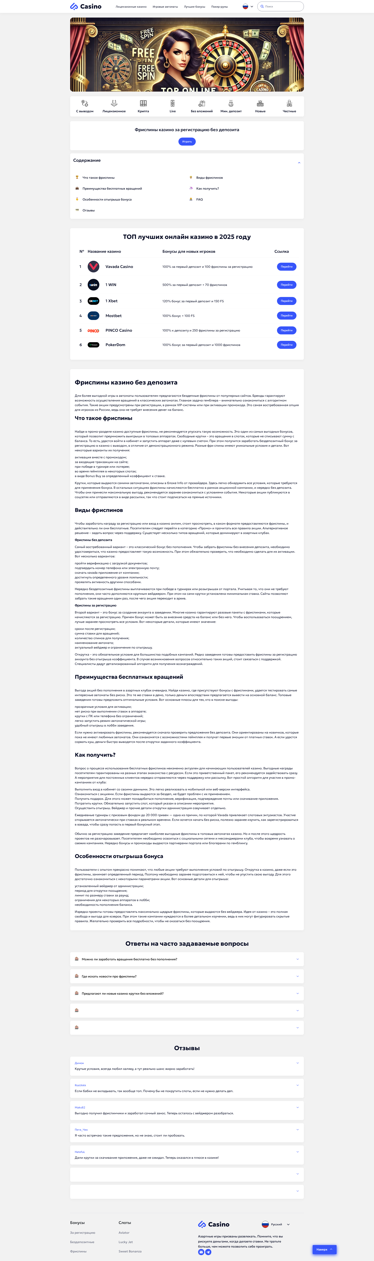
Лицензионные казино (131, 6)
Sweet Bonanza (130, 1251)
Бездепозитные (82, 1242)
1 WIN (111, 284)
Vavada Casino (119, 266)
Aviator (124, 1232)
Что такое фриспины (99, 177)
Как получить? (207, 188)
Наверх (322, 1249)
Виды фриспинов (209, 177)
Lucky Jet (126, 1242)
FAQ (199, 199)
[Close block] (299, 162)
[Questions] (187, 1010)
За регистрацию (82, 1232)
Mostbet (114, 315)
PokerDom (115, 344)
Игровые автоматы (165, 6)
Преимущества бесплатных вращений (112, 188)
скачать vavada (86, 572)
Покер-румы (219, 6)
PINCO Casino (119, 330)
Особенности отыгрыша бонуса (107, 199)
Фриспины (78, 1251)
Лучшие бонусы (194, 6)
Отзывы (89, 210)
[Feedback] (187, 1173)
